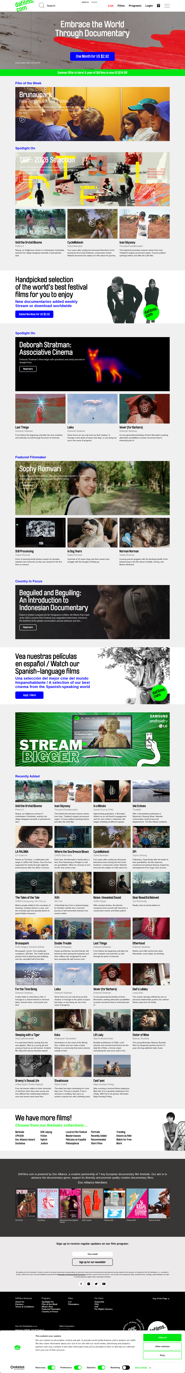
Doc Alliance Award (25, 1139)
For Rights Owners (104, 1309)
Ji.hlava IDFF (131, 1220)
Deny (162, 1355)
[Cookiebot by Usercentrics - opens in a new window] (17, 1368)
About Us (19, 1302)
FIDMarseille (108, 1220)
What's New (47, 1306)
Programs (135, 5)
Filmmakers (73, 1304)
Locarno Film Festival (76, 1132)
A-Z (70, 1302)
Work (119, 1143)
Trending (120, 1132)
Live (110, 5)
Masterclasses (73, 1136)
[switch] (78, 1367)
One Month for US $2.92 (92, 56)
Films (121, 5)
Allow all (162, 1337)
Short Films (96, 1143)
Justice (44, 1143)
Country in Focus (28, 581)
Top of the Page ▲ (161, 1298)
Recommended (98, 1139)
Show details (141, 1368)
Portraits (95, 1132)
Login (149, 5)
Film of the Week (28, 83)
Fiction (43, 1136)
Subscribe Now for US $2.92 (34, 314)
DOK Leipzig (46, 1132)
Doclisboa (20, 1143)
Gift (96, 1306)
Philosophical (72, 1143)
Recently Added (27, 776)
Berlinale (19, 1132)
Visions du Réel (124, 1136)
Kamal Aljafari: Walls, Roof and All (27, 63)
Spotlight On (25, 148)
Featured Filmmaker (30, 457)
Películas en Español (76, 1139)
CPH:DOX (19, 1136)
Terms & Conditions (24, 1306)
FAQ (97, 1304)
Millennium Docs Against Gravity (69, 1221)
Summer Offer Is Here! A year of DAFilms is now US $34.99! (93, 72)
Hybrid (43, 1139)
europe (94, 2)
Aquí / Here (29, 695)
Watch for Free (124, 1139)
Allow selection (162, 1346)
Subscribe (99, 1302)
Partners (19, 1304)
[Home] (25, 5)
